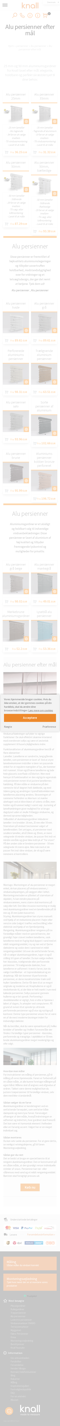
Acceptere (30, 718)
